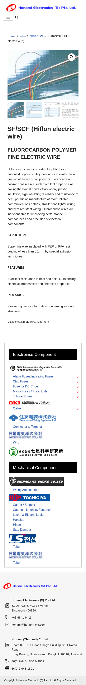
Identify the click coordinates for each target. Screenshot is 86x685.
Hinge (17, 524)
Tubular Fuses (22, 396)
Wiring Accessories (26, 489)
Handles (18, 519)
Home (11, 36)
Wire (23, 36)
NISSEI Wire (38, 36)
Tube (39, 321)
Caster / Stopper (24, 504)
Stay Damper (22, 529)
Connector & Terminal (27, 426)
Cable (17, 408)
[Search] (16, 17)
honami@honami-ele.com (28, 624)
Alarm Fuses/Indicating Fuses (33, 376)
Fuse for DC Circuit (26, 386)
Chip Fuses (21, 381)
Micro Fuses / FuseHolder (30, 391)
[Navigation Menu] (8, 17)
